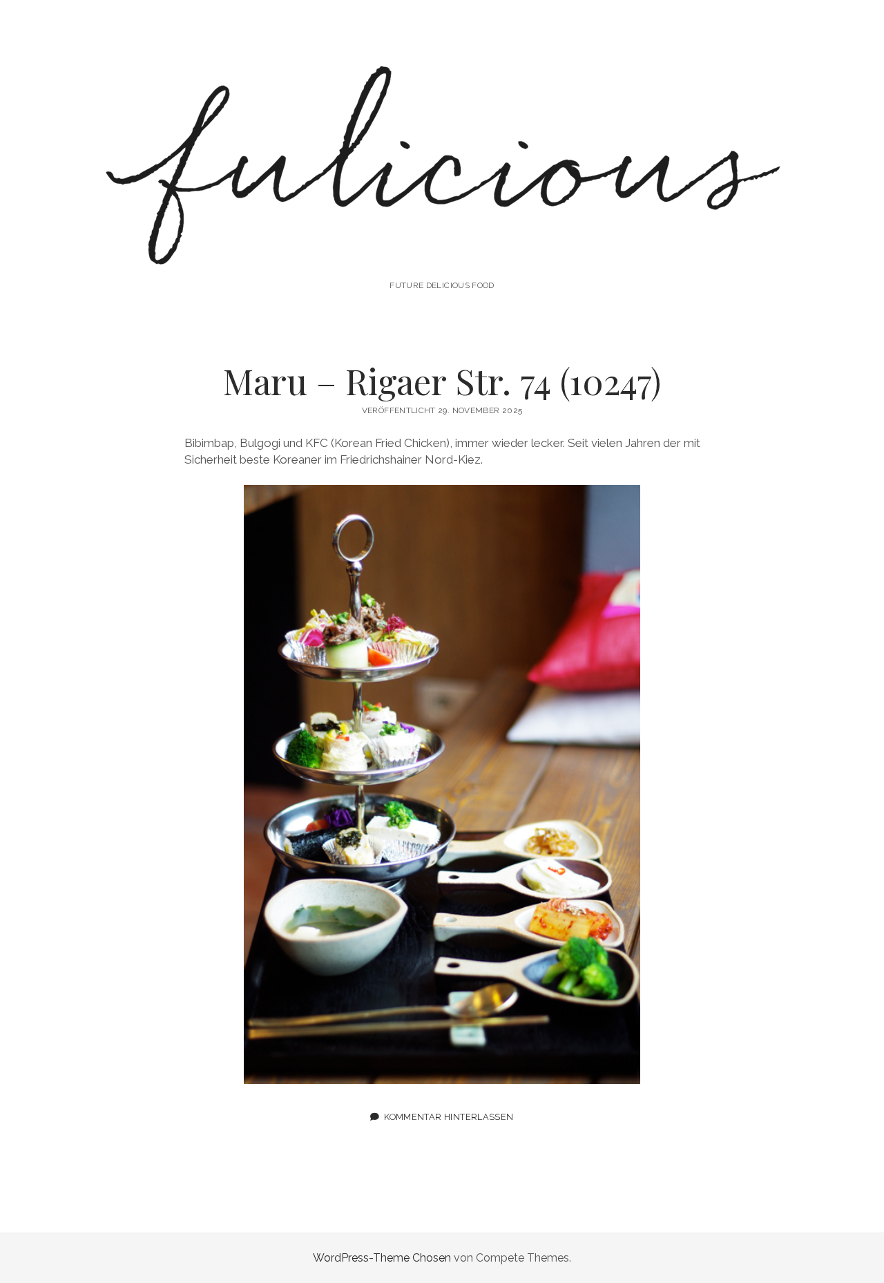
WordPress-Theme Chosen (382, 1257)
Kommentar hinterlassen (448, 1117)
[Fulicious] (442, 247)
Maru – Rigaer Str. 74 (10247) (442, 380)
